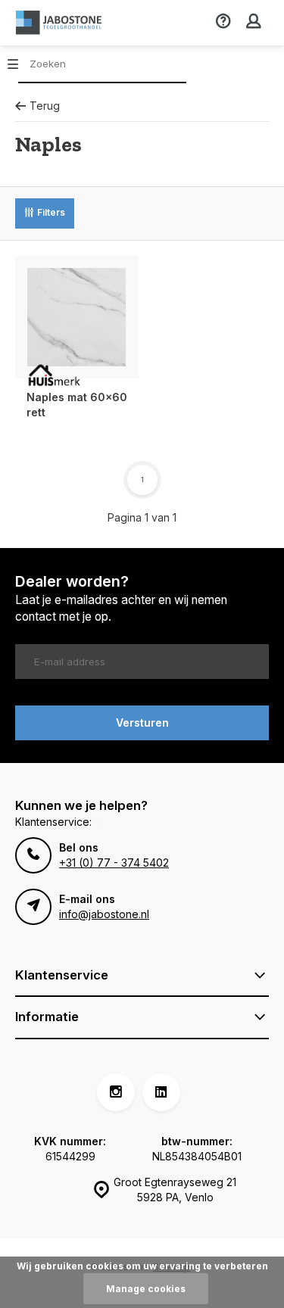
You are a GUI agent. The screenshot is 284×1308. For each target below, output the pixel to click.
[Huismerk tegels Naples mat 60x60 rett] (77, 317)
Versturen (142, 722)
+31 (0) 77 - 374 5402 (114, 862)
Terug (45, 105)
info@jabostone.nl (104, 914)
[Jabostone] (60, 22)
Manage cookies (146, 1288)
